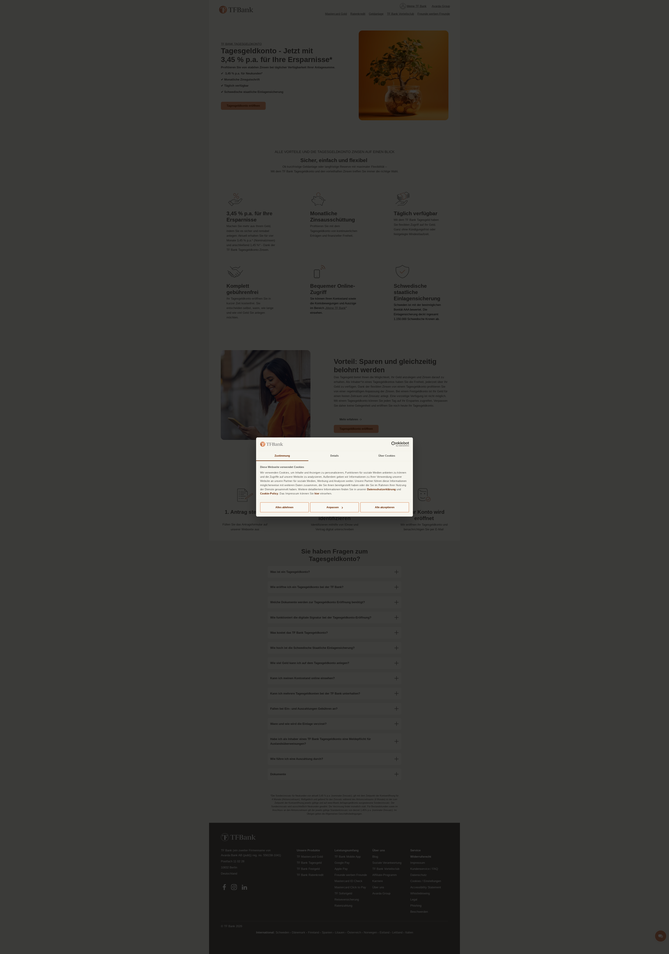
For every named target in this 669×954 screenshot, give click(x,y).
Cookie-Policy (269, 493)
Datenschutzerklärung (381, 489)
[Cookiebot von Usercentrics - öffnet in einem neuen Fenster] (394, 444)
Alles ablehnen (284, 507)
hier (317, 493)
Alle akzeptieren (384, 507)
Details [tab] (334, 455)
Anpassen (332, 507)
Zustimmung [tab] (282, 455)
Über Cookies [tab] (386, 455)
